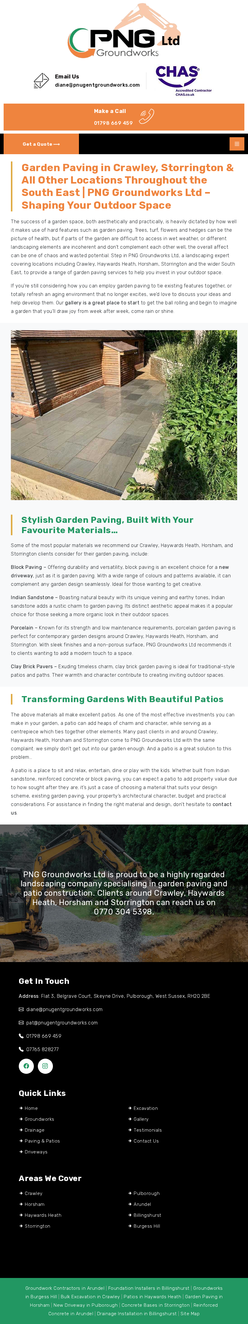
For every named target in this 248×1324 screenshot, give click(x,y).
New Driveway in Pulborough (86, 1305)
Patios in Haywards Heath (152, 1296)
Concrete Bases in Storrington (156, 1305)
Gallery (141, 1119)
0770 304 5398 (123, 911)
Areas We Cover (50, 1178)
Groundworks (39, 1119)
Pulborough (147, 1193)
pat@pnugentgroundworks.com (62, 1023)
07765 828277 (42, 1049)
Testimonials (148, 1130)
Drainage (34, 1130)
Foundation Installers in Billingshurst (149, 1288)
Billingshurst (148, 1215)
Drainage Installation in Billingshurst (137, 1313)
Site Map (190, 1313)
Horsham (35, 1204)
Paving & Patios (42, 1141)
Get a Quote (38, 144)
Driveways (36, 1152)
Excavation (146, 1108)
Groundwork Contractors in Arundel (65, 1288)
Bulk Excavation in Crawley (90, 1296)
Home (31, 1108)
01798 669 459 (113, 123)
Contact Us (146, 1141)
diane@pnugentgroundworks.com (97, 85)
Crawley (34, 1193)
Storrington (38, 1226)
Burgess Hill (147, 1226)
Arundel (142, 1204)
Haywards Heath (43, 1215)
